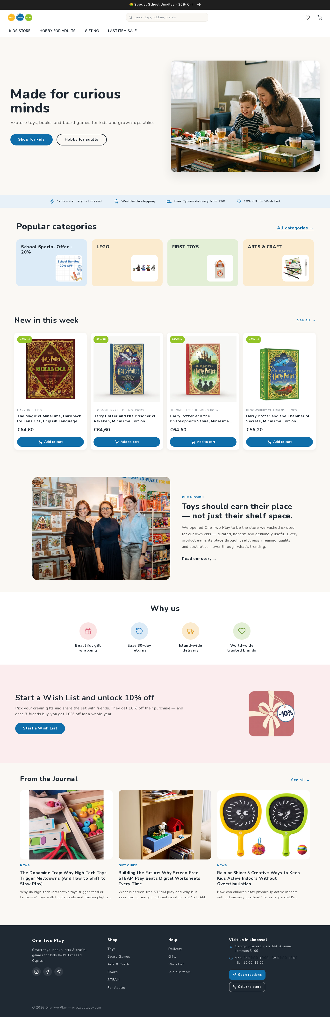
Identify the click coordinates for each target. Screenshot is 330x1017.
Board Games (119, 956)
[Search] (130, 17)
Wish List (176, 964)
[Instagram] (36, 971)
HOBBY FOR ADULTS (58, 30)
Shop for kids (31, 139)
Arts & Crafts (119, 964)
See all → (306, 320)
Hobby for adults (82, 139)
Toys (111, 949)
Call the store (249, 987)
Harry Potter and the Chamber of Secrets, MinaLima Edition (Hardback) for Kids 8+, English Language (277, 419)
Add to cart (53, 442)
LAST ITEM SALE (122, 30)
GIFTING (92, 30)
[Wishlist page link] (307, 17)
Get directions (250, 975)
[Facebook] (47, 971)
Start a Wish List (40, 728)
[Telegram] (58, 971)
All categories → (295, 228)
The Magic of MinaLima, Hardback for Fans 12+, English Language (49, 419)
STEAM (114, 979)
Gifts (172, 956)
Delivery (175, 949)
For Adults (116, 987)
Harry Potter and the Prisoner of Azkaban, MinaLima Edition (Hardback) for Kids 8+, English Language (124, 419)
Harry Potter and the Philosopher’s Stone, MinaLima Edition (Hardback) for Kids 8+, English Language (199, 419)
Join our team (179, 972)
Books (113, 972)
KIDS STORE (19, 30)
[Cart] (319, 17)
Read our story (199, 558)
